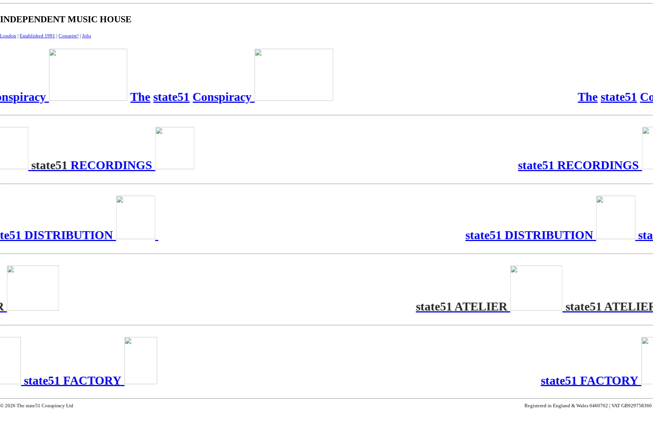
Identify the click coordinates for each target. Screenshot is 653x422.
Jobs (86, 36)
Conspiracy (220, 97)
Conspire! (69, 36)
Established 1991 (37, 36)
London (8, 36)
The (586, 97)
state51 (617, 97)
